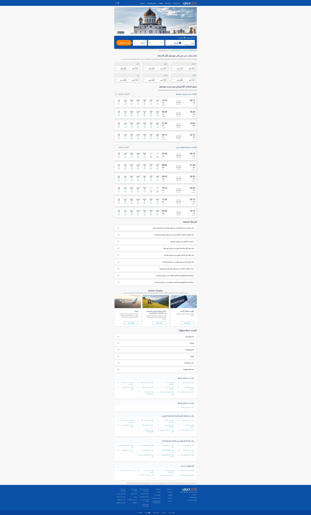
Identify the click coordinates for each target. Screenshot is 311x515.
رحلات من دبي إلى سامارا (147, 382)
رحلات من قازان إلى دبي (148, 450)
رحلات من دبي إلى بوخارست (149, 471)
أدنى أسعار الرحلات (134, 490)
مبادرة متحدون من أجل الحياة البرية (156, 502)
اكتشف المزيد (187, 323)
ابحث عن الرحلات (124, 42)
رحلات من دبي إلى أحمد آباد (187, 470)
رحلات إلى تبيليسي (122, 490)
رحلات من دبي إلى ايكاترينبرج (169, 383)
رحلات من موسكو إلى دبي (187, 455)
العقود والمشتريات (144, 497)
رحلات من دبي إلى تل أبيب (147, 475)
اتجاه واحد (180, 37)
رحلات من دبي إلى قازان (148, 387)
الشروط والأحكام (193, 497)
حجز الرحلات (169, 489)
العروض (170, 492)
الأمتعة (170, 498)
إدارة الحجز (158, 489)
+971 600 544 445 (192, 500)
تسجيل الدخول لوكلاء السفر (145, 505)
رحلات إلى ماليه (121, 500)
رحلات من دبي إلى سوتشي (189, 388)
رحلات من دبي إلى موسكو (187, 392)
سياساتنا (195, 495)
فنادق (135, 497)
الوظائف (135, 503)
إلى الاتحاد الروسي (175, 50)
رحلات (184, 50)
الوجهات (161, 3)
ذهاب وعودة (189, 37)
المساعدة (142, 3)
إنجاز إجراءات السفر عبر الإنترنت (144, 490)
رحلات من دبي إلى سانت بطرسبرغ (127, 383)
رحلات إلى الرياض (121, 494)
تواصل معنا (157, 495)
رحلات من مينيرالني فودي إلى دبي (167, 455)
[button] (155, 228)
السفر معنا (168, 3)
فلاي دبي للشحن (156, 498)
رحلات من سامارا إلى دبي (147, 445)
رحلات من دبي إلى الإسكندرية (169, 471)
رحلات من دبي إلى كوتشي (187, 475)
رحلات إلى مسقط (121, 497)
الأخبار (159, 492)
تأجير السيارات (133, 494)
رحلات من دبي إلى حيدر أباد (126, 470)
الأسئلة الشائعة (145, 494)
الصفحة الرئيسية (192, 50)
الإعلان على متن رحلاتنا (145, 500)
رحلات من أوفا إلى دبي (188, 445)
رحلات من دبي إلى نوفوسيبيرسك (149, 393)
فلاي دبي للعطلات (132, 500)
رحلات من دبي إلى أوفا (188, 382)
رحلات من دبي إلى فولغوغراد (169, 388)
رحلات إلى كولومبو (120, 503)
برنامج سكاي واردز (151, 3)
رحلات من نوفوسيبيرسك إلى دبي (147, 455)
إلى (178, 41)
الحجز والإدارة (176, 3)
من (193, 41)
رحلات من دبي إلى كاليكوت (167, 475)
